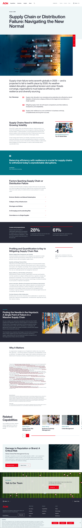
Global (77, 3)
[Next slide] (27, 435)
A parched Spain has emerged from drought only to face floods (27, 369)
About (30, 3)
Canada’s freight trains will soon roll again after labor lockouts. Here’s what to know (31, 384)
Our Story (31, 508)
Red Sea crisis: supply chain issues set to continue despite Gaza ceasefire (26, 375)
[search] (34, 3)
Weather (57, 513)
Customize (55, 523)
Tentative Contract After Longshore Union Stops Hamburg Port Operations (21, 383)
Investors (65, 3)
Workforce (57, 515)
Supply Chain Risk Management (27, 429)
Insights (25, 3)
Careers (61, 3)
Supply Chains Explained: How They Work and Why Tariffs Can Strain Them (31, 373)
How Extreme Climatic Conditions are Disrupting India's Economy (25, 365)
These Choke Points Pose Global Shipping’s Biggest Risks (25, 378)
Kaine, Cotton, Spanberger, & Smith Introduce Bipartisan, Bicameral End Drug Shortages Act (24, 387)
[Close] (80, 523)
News (69, 3)
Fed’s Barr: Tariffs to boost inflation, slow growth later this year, (19, 371)
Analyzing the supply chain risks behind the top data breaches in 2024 (24, 379)
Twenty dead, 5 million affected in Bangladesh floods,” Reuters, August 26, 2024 (27, 370)
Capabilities (12, 3)
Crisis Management (68, 428)
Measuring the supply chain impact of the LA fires (22, 364)
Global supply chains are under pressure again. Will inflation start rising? (27, 372)
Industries (19, 3)
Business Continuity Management (48, 429)
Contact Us (55, 3)
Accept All (70, 523)
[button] (11, 465)
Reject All (62, 523)
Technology (57, 511)
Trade (56, 508)
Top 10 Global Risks (61, 136)
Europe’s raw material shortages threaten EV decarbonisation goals (20, 386)
